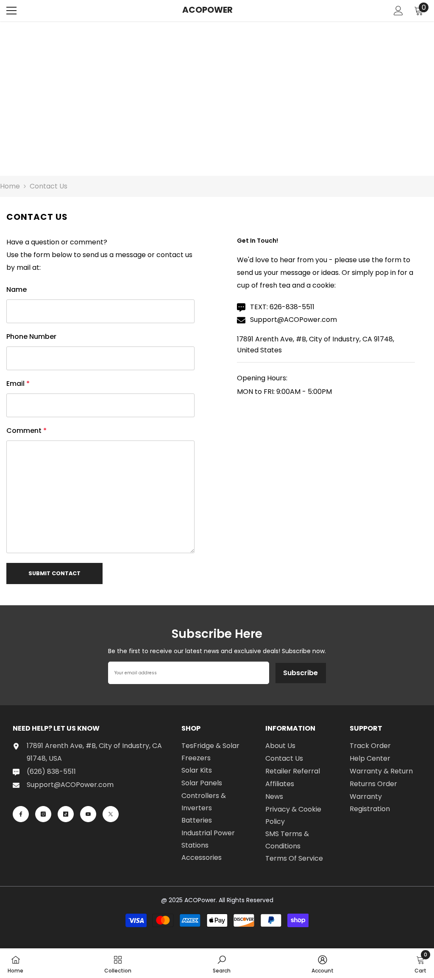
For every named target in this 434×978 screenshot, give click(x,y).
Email (18, 383)
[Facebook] (21, 814)
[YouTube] (88, 814)
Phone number (31, 336)
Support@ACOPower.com (293, 319)
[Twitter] (111, 814)
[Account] (398, 10)
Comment (26, 430)
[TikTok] (66, 814)
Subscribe (300, 673)
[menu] (11, 11)
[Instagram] (43, 814)
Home (10, 186)
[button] (54, 573)
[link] (221, 963)
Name (16, 289)
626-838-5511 (292, 307)
